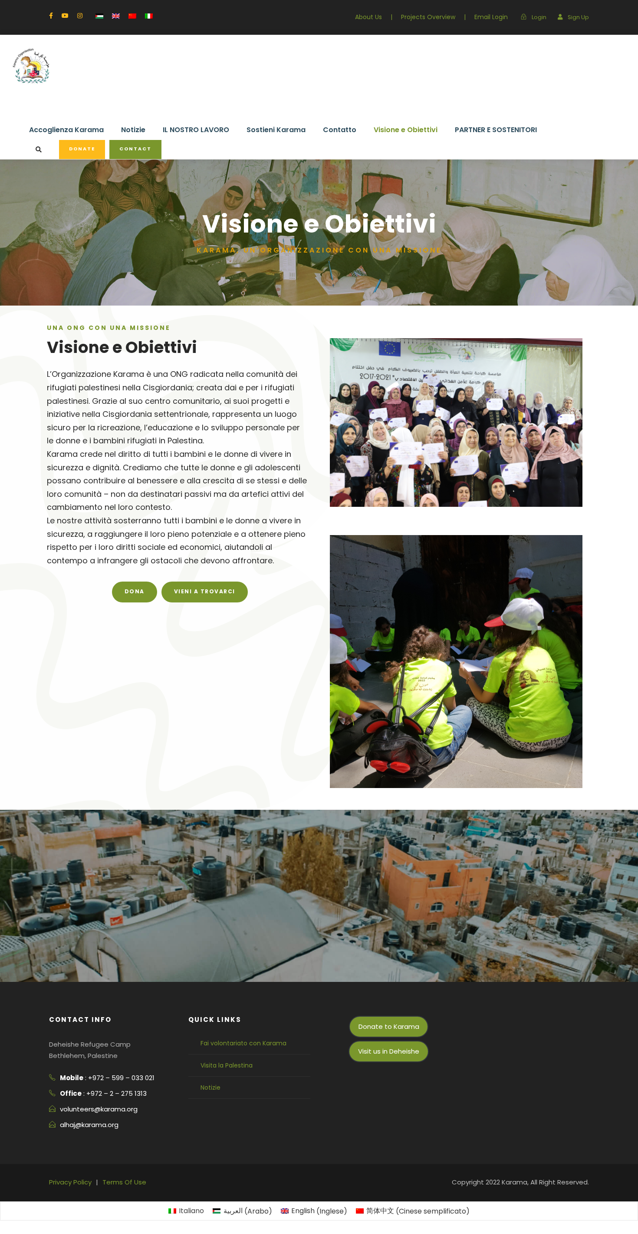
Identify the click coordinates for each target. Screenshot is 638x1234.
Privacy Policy (70, 1182)
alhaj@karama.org (89, 1124)
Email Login (491, 17)
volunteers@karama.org (99, 1109)
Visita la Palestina (227, 1065)
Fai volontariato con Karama (243, 1043)
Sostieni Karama (276, 130)
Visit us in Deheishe (388, 1051)
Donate (82, 148)
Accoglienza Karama (66, 130)
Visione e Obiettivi (405, 130)
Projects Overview (428, 17)
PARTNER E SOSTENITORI (496, 130)
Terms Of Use (124, 1182)
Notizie (133, 130)
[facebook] (51, 15)
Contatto (339, 130)
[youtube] (65, 15)
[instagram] (79, 15)
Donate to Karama (388, 1026)
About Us (368, 17)
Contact (135, 148)
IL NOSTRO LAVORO (196, 130)
